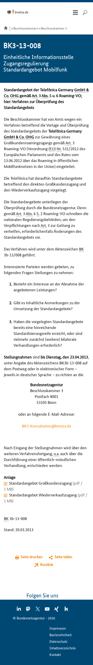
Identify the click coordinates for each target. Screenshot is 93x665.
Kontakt (55, 654)
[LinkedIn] (19, 610)
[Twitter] (38, 610)
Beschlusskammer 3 (54, 28)
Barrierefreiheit (60, 634)
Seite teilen (63, 556)
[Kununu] (66, 610)
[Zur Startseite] (18, 12)
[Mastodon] (28, 610)
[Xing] (57, 610)
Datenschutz (58, 641)
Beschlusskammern (25, 28)
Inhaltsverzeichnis (62, 647)
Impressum (57, 628)
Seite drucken (31, 556)
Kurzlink (46, 564)
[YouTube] (47, 610)
